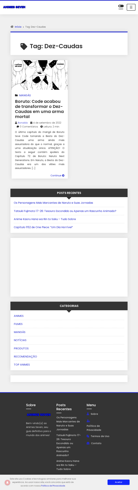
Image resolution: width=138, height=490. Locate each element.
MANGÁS (25, 95)
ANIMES (19, 316)
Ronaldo (23, 122)
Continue (56, 175)
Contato (96, 443)
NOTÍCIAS (20, 340)
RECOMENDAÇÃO (25, 356)
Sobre (94, 414)
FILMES (18, 324)
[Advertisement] (35, 266)
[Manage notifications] (7, 482)
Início (18, 26)
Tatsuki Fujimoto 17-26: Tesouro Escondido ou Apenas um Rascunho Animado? (65, 211)
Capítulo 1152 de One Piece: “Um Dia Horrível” (43, 227)
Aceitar (118, 482)
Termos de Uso (100, 436)
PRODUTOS (21, 348)
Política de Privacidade (94, 428)
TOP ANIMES (22, 365)
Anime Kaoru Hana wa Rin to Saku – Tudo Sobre (45, 219)
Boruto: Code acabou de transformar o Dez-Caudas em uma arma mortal (39, 109)
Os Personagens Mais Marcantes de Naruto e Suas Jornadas (53, 203)
